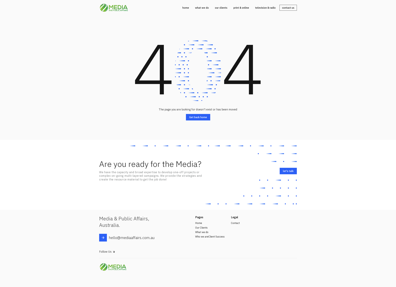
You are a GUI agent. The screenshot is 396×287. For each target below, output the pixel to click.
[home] (114, 7)
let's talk (288, 171)
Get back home (198, 117)
